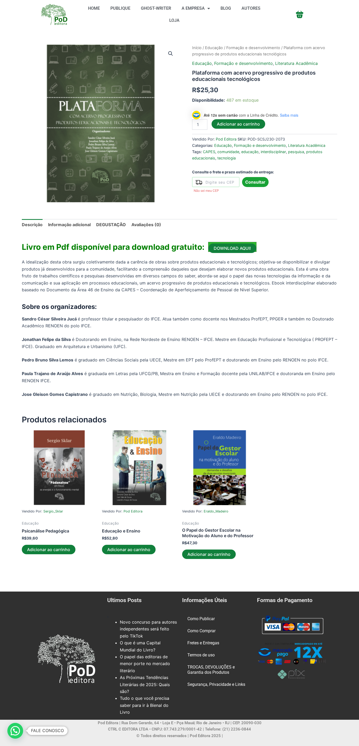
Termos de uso (201, 654)
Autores (251, 8)
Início (197, 47)
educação (250, 151)
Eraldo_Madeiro (216, 511)
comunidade (228, 151)
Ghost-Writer (156, 8)
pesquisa (296, 151)
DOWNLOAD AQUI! (232, 248)
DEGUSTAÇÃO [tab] (111, 224)
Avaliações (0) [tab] (146, 224)
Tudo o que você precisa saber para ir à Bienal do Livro (144, 705)
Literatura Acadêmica (296, 63)
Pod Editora (226, 139)
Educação (214, 47)
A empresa (193, 8)
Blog (225, 8)
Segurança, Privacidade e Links (216, 684)
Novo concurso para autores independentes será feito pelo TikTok (148, 629)
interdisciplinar (273, 151)
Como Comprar (201, 630)
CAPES (209, 151)
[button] (170, 53)
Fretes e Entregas (203, 642)
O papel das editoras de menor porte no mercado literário (145, 663)
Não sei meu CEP (206, 191)
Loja (174, 20)
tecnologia (226, 158)
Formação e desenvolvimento (253, 47)
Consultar (255, 182)
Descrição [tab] (32, 224)
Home (94, 8)
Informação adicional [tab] (69, 224)
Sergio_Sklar (53, 511)
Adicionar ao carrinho (238, 124)
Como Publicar (201, 618)
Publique (120, 8)
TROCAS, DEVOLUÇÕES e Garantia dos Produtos (211, 670)
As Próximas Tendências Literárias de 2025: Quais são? (145, 684)
